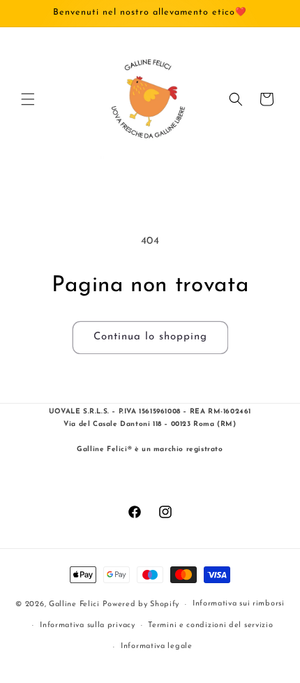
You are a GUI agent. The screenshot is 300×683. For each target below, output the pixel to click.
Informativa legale (157, 646)
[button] (28, 99)
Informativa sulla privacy (87, 625)
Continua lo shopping (150, 337)
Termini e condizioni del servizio (210, 625)
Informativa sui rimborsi (239, 604)
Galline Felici (74, 604)
